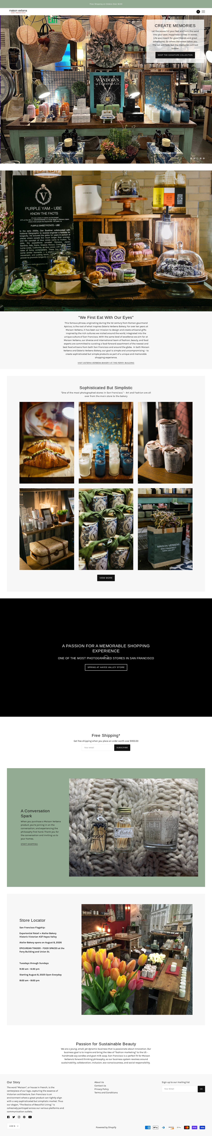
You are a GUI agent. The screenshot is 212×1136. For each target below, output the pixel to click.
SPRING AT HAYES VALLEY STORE (106, 643)
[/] (17, 11)
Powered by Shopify (106, 1103)
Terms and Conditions (106, 1068)
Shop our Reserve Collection (175, 64)
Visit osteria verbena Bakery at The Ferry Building (106, 339)
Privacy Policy (101, 1065)
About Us (99, 1058)
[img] (8, 1093)
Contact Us (100, 1061)
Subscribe (122, 723)
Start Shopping (29, 820)
